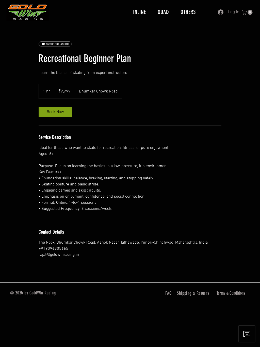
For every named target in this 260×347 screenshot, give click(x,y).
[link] (55, 112)
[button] (248, 12)
